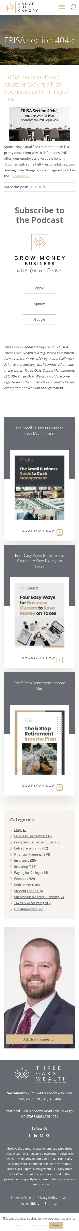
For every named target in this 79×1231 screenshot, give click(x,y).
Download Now (38, 530)
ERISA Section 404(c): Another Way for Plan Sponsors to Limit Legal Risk (36, 88)
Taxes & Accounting (29, 903)
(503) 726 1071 (47, 1116)
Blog (17, 830)
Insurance (21, 860)
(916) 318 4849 (52, 1099)
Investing (21, 866)
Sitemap (51, 1203)
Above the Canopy (21, 7)
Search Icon (73, 7)
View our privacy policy (31, 1225)
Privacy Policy (46, 1198)
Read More (20, 176)
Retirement (22, 885)
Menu (62, 8)
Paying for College (28, 872)
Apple (39, 288)
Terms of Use (21, 1198)
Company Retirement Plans (35, 842)
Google (39, 319)
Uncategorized (25, 909)
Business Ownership (29, 836)
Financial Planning (28, 854)
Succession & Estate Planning (36, 897)
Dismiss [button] (56, 1225)
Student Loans (25, 891)
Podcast (20, 878)
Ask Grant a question (39, 1039)
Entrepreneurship (28, 848)
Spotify (39, 304)
